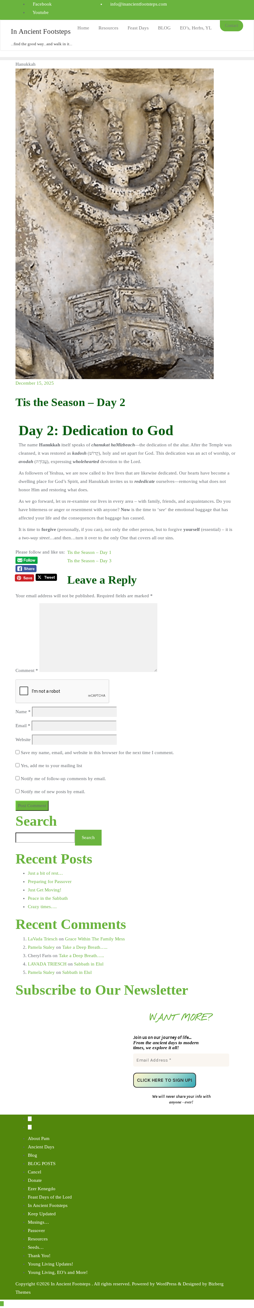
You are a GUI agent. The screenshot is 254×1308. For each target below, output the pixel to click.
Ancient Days (41, 1146)
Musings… (38, 1222)
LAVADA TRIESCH (47, 963)
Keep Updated (42, 1213)
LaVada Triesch (43, 938)
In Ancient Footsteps (48, 1205)
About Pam (39, 1138)
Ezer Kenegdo (41, 1188)
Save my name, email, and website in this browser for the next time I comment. (97, 752)
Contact (231, 25)
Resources (38, 1238)
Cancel (34, 1171)
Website (23, 739)
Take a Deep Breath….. (84, 947)
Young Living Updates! (50, 1264)
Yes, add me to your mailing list (51, 765)
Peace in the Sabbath (48, 898)
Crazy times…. (42, 906)
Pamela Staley (41, 947)
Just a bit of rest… (45, 873)
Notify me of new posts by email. (53, 791)
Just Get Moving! (44, 889)
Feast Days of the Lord (50, 1197)
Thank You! (39, 1255)
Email (22, 725)
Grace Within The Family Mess (95, 938)
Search (36, 821)
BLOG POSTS (41, 1163)
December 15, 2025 (34, 383)
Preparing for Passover (50, 881)
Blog (32, 1155)
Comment (26, 670)
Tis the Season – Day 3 (89, 560)
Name (23, 711)
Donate (35, 1180)
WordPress (166, 1283)
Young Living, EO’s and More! (58, 1272)
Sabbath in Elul (88, 963)
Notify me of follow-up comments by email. (63, 778)
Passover (36, 1230)
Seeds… (36, 1247)
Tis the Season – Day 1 (89, 552)
